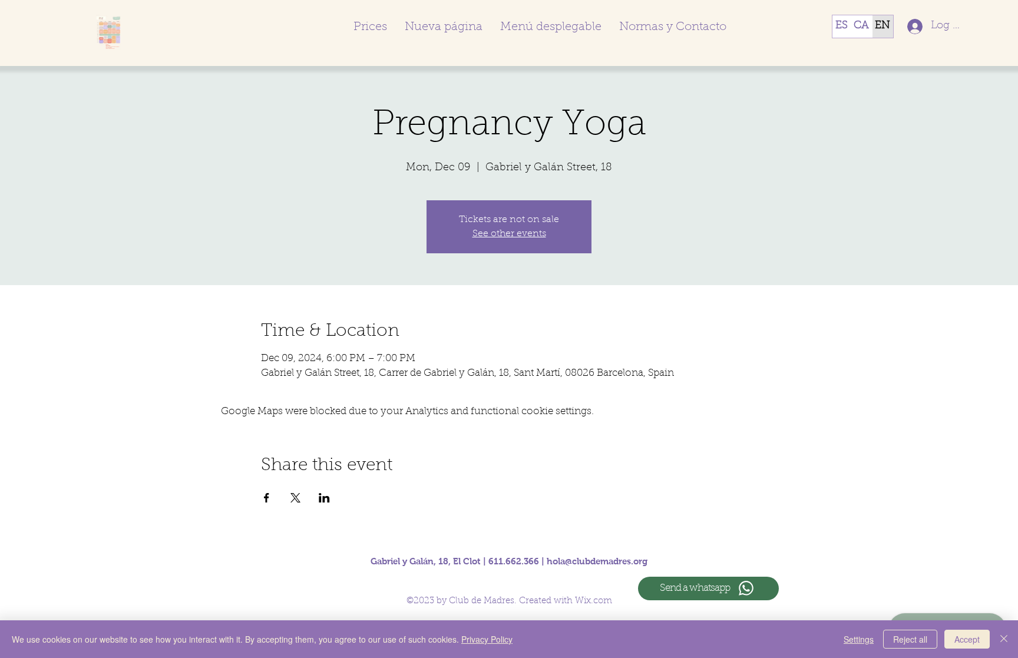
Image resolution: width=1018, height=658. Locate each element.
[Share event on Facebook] (266, 497)
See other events (509, 234)
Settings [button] (859, 639)
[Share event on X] (295, 497)
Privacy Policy (487, 639)
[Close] (1004, 639)
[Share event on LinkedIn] (324, 497)
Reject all (910, 639)
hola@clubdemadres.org (597, 561)
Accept (967, 639)
